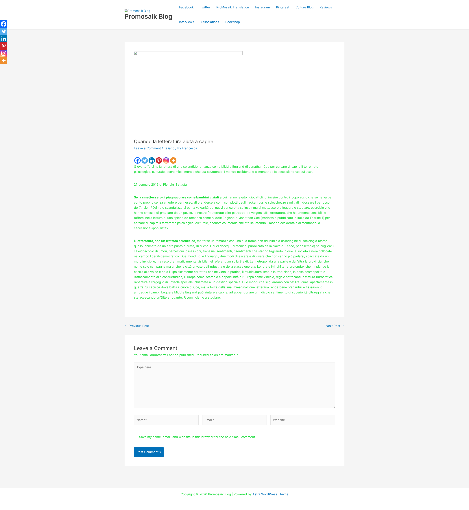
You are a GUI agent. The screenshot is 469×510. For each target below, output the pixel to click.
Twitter (205, 7)
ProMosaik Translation (232, 7)
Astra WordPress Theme (270, 494)
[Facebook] (137, 160)
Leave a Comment (147, 148)
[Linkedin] (152, 160)
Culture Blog (304, 7)
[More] (173, 160)
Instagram (262, 7)
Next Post (335, 325)
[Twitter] (144, 160)
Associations (209, 22)
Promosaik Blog (148, 16)
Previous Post (137, 325)
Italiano (169, 148)
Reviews (326, 7)
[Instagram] (166, 160)
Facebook (186, 7)
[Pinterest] (159, 160)
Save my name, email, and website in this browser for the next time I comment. (197, 437)
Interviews (186, 22)
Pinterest (282, 7)
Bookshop (232, 22)
